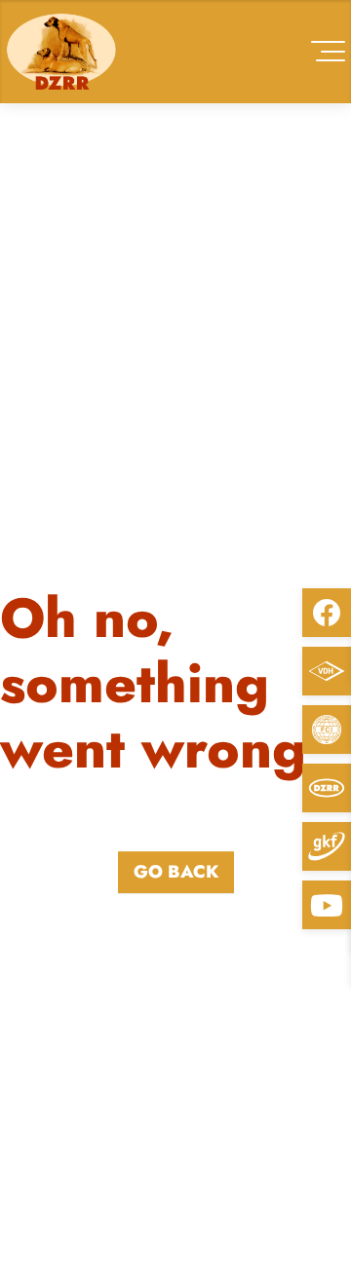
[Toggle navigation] (328, 51)
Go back (176, 871)
